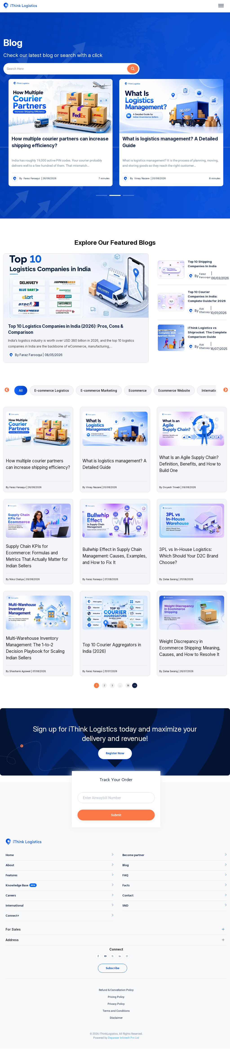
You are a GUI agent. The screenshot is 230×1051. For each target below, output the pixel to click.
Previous (5, 389)
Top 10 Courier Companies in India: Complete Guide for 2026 (207, 296)
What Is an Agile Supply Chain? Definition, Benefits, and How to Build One (190, 464)
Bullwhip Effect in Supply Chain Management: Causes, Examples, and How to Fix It (114, 556)
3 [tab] (125, 197)
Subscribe (112, 968)
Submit (116, 815)
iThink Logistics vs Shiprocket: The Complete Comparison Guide (207, 332)
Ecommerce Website (174, 390)
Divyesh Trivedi (141, 178)
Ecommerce (138, 390)
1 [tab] (98, 197)
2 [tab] (111, 197)
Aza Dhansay (204, 310)
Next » (134, 685)
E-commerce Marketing (99, 390)
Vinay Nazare (30, 178)
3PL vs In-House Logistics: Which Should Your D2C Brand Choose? (188, 556)
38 (128, 685)
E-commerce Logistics (51, 390)
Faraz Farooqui (31, 355)
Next (224, 389)
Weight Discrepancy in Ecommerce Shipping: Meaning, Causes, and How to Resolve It (189, 648)
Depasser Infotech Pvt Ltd (123, 1038)
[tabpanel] (60, 132)
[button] (221, 6)
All (21, 390)
